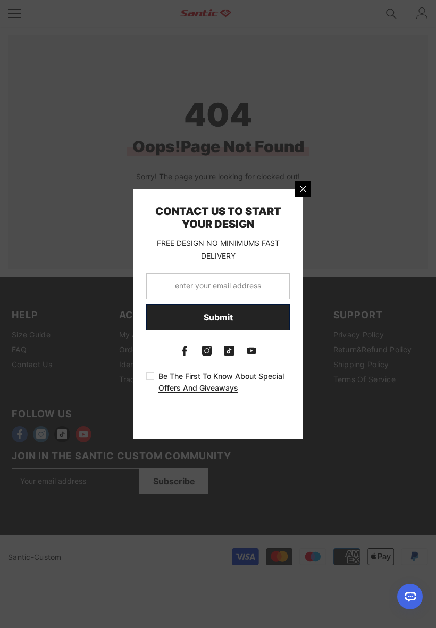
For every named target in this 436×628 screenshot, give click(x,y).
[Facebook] (184, 351)
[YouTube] (251, 351)
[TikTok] (229, 351)
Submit (218, 317)
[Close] (303, 189)
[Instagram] (207, 351)
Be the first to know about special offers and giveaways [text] (221, 381)
